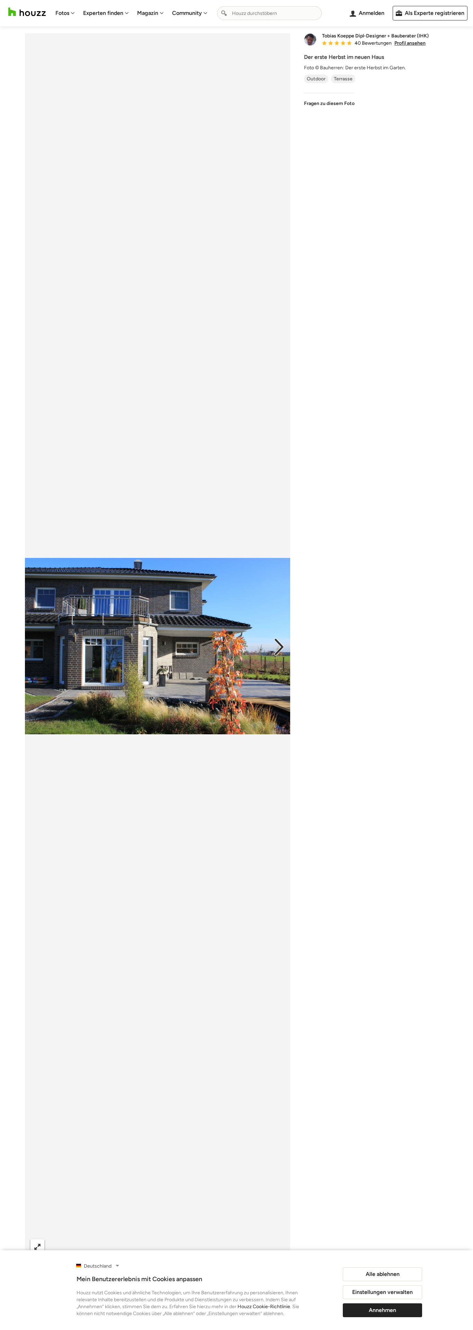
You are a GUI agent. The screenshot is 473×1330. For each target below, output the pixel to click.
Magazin (147, 13)
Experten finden (103, 13)
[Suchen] (224, 13)
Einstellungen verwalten (382, 1292)
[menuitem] (65, 13)
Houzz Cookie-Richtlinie (264, 1307)
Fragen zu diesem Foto (329, 103)
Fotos (62, 13)
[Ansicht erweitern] (37, 1246)
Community (187, 13)
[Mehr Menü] (278, 1246)
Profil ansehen (410, 43)
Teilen (137, 1246)
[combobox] (269, 13)
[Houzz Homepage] (27, 12)
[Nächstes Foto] (279, 646)
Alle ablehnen (383, 1274)
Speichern (180, 1246)
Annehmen (382, 1310)
